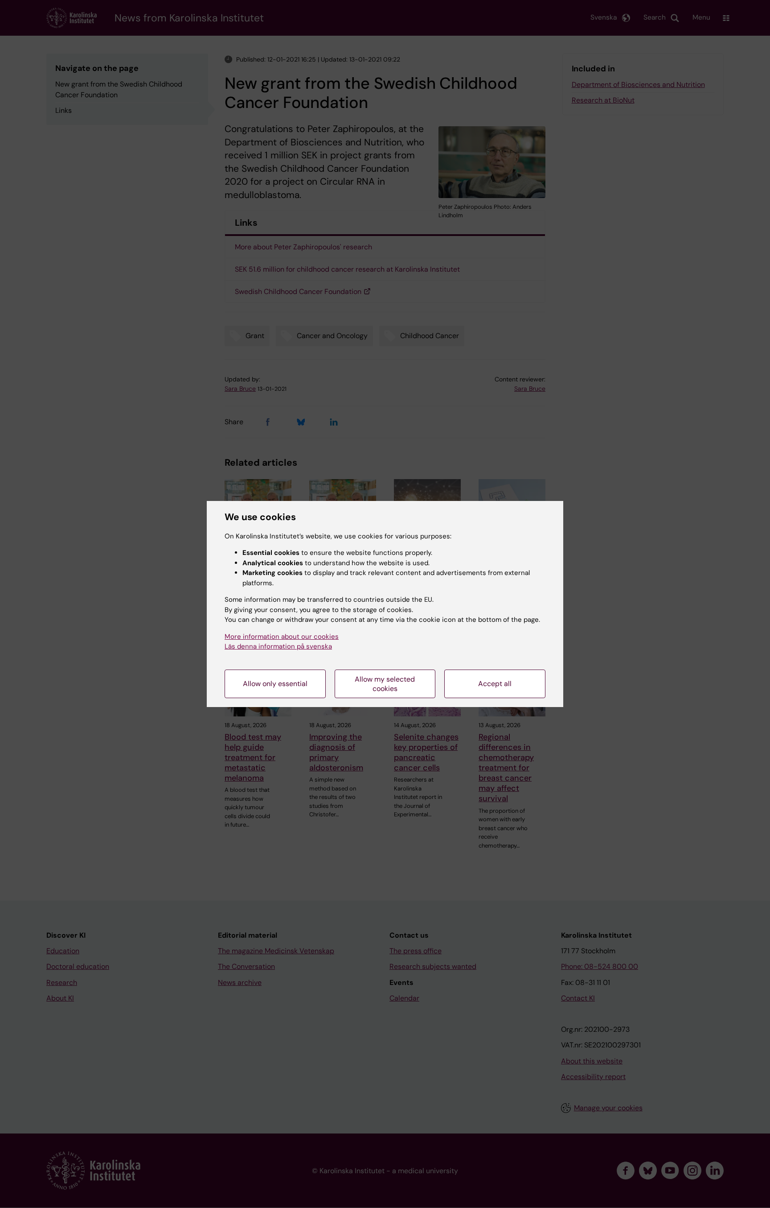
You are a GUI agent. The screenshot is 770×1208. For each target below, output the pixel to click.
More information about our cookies (282, 636)
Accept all (495, 683)
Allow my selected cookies (385, 683)
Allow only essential (275, 683)
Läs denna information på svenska (278, 646)
